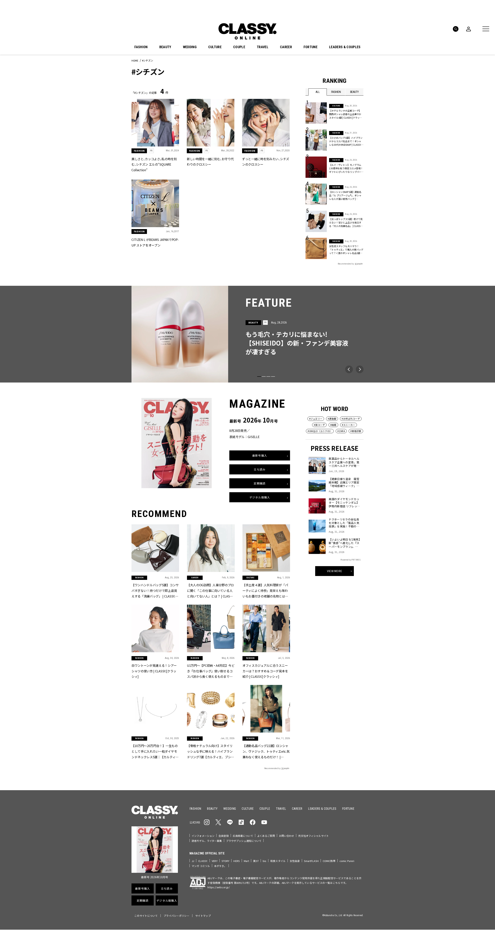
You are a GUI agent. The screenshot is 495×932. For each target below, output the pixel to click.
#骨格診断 (355, 431)
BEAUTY (165, 47)
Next (360, 369)
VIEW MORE (334, 571)
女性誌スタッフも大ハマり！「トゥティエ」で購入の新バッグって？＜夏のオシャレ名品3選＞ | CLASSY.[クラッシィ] (346, 249)
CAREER (286, 47)
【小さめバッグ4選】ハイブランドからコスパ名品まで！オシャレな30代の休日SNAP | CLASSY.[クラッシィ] (346, 141)
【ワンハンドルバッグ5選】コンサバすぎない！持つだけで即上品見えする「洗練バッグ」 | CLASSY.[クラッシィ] (155, 591)
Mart (246, 861)
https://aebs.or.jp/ (218, 887)
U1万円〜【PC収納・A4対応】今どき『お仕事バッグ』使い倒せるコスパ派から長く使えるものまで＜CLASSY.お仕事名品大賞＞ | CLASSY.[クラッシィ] (210, 671)
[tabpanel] (247, 334)
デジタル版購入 (259, 497)
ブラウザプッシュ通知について (244, 841)
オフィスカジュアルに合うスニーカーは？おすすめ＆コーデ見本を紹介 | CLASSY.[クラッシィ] (265, 671)
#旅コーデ (319, 424)
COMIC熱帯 (329, 861)
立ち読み (259, 470)
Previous (349, 369)
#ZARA (341, 431)
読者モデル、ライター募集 (207, 841)
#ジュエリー (315, 418)
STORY (226, 861)
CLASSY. (203, 861)
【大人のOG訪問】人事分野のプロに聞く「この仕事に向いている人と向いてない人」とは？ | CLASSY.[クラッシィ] (210, 591)
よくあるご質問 (266, 836)
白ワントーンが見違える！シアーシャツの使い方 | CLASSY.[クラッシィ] (154, 671)
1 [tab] (259, 376)
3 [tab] (268, 376)
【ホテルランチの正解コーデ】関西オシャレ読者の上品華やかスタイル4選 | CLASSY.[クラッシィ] (345, 114)
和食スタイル (278, 861)
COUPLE (239, 47)
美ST (256, 861)
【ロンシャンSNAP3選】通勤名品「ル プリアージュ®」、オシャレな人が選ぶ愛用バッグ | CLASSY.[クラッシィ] (345, 195)
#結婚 (333, 424)
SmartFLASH (311, 861)
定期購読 (259, 483)
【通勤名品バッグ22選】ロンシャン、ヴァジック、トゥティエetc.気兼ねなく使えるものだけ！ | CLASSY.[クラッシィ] (265, 751)
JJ (193, 861)
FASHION (141, 47)
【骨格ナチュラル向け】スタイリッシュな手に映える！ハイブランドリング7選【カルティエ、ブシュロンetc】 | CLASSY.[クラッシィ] (210, 751)
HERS (236, 861)
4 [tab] (273, 376)
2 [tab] (264, 376)
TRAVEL (262, 47)
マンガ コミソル (201, 866)
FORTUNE (310, 47)
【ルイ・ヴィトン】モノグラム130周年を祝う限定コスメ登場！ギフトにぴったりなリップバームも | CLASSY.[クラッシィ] (346, 168)
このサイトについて (146, 915)
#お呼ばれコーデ (351, 418)
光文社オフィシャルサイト (313, 836)
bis (264, 861)
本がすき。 (220, 866)
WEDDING (190, 47)
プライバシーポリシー (176, 915)
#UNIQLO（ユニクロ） (320, 431)
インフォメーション (203, 836)
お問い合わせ (286, 836)
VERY (215, 861)
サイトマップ (203, 915)
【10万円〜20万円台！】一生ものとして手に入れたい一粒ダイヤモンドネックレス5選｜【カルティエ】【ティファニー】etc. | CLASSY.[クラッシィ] (154, 751)
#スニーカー (348, 424)
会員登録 (223, 836)
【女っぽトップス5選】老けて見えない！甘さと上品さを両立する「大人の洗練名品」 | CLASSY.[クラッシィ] (346, 222)
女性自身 (295, 861)
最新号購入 (259, 456)
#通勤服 (332, 418)
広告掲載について (243, 836)
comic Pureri (347, 861)
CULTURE (215, 47)
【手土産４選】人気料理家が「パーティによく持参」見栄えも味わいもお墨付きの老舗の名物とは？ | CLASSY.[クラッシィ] (266, 591)
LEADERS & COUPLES (344, 47)
